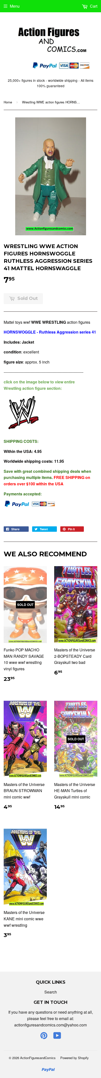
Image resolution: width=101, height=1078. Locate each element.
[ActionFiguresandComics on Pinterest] (44, 1037)
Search (50, 992)
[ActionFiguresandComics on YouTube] (57, 1037)
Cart (93, 6)
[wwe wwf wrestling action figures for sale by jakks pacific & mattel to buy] (23, 431)
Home (8, 102)
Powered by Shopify (74, 1057)
